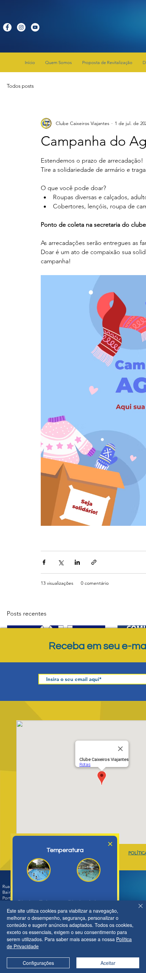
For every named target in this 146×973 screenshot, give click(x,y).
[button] (110, 844)
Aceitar (108, 962)
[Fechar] (136, 910)
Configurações (38, 962)
